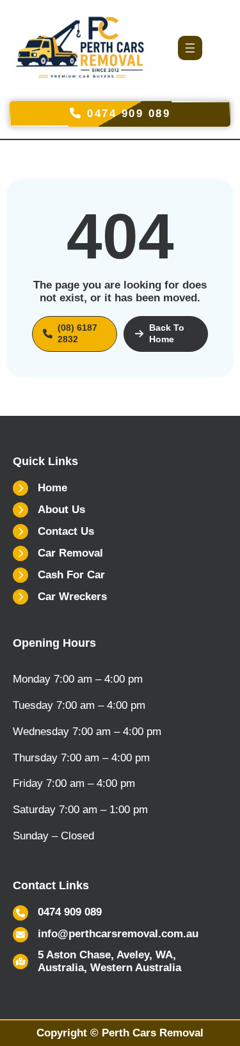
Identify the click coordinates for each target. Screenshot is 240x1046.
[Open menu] (190, 48)
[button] (74, 334)
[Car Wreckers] (60, 597)
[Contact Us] (53, 531)
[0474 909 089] (57, 913)
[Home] (40, 488)
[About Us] (49, 510)
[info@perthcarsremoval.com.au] (105, 934)
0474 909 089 (127, 113)
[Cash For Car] (59, 575)
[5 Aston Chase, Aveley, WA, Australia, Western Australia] (120, 961)
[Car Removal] (58, 553)
